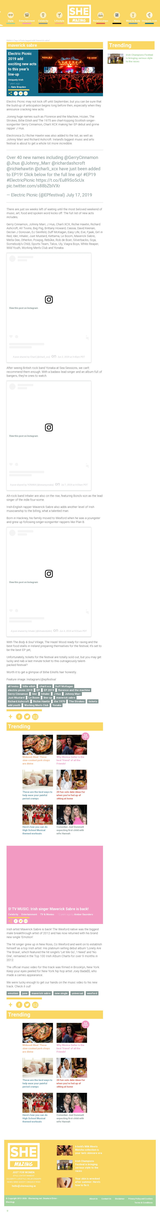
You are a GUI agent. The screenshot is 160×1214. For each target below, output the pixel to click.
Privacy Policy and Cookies (140, 1199)
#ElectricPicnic (21, 180)
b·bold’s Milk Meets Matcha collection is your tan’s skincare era (88, 1150)
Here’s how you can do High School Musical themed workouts (35, 830)
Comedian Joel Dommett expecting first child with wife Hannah (70, 830)
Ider (34, 693)
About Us (93, 1199)
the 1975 (59, 701)
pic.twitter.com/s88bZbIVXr (33, 185)
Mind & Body (133, 20)
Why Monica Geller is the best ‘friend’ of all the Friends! (70, 760)
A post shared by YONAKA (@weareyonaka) (32, 484)
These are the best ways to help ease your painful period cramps (37, 795)
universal (77, 993)
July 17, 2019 (79, 195)
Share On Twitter (21, 93)
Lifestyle (59, 20)
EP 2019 (49, 690)
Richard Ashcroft (18, 701)
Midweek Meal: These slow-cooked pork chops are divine (36, 760)
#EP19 (89, 174)
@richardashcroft (68, 163)
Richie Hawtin (41, 701)
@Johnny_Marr (35, 163)
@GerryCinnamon (81, 157)
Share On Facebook (16, 93)
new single (61, 993)
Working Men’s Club (36, 705)
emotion (13, 993)
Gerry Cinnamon (18, 693)
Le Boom (34, 697)
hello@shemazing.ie (24, 1186)
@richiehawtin (20, 168)
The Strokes (76, 701)
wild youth (14, 705)
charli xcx (45, 686)
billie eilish (29, 686)
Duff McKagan (64, 686)
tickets (92, 701)
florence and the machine (74, 690)
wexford (92, 993)
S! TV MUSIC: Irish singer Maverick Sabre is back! (48, 909)
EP (38, 690)
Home (9, 40)
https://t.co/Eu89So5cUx (60, 180)
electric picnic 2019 (20, 690)
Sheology (10, 1202)
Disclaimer (120, 1199)
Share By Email (26, 93)
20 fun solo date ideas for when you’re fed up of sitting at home (71, 795)
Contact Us (106, 1199)
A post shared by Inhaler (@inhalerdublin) (31, 631)
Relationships (100, 20)
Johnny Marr (73, 693)
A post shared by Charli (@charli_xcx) (31, 357)
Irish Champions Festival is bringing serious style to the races (139, 58)
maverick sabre (65, 697)
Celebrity (43, 20)
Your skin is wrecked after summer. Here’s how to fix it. (87, 1182)
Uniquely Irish (15, 79)
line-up (48, 697)
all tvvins (13, 686)
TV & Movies (47, 914)
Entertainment (27, 20)
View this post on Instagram (23, 308)
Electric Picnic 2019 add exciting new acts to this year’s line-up (22, 64)
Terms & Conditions (144, 1203)
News (117, 20)
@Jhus (13, 163)
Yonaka (56, 705)
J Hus (57, 693)
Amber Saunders (83, 914)
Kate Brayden (18, 87)
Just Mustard (16, 697)
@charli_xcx (46, 168)
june (25, 993)
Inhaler (45, 693)
